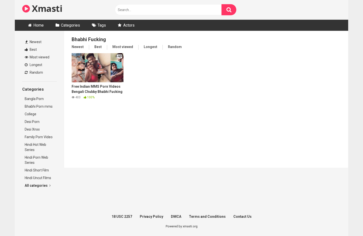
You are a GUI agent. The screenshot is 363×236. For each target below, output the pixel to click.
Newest (35, 42)
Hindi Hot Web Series (35, 147)
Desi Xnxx (32, 129)
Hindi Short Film (37, 170)
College (30, 114)
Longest (35, 65)
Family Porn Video (39, 137)
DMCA (176, 217)
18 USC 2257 (122, 217)
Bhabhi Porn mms (39, 106)
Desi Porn (32, 122)
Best (33, 49)
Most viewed (39, 57)
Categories (70, 25)
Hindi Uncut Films (38, 178)
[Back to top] (346, 221)
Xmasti (46, 8)
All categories (36, 185)
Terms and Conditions (207, 217)
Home (38, 25)
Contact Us (242, 217)
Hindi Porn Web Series (36, 160)
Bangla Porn (34, 99)
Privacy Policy (151, 217)
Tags (102, 25)
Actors (129, 25)
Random (36, 72)
